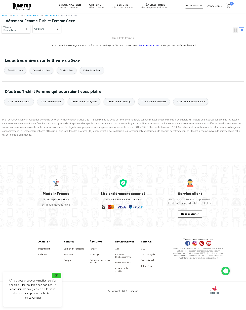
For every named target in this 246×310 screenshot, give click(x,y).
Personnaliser (69, 6)
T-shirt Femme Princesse (153, 101)
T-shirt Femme (50, 15)
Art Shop (96, 6)
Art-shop (16, 15)
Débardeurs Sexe (91, 70)
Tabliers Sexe (66, 70)
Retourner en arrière (149, 45)
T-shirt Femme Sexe (51, 101)
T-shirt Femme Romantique (191, 101)
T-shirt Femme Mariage (119, 101)
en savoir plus (33, 297)
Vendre (122, 6)
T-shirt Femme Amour (19, 101)
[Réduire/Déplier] (225, 271)
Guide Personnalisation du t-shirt (100, 261)
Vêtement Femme (31, 15)
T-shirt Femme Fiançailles (84, 101)
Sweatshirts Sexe (41, 70)
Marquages (95, 254)
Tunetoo (93, 249)
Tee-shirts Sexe (15, 70)
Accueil (5, 15)
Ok (56, 275)
